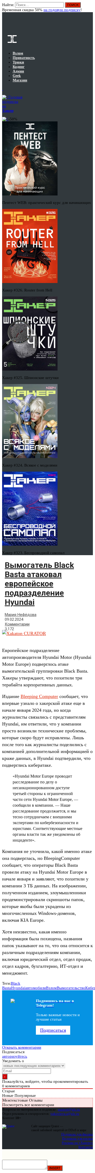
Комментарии (17, 624)
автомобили (35, 988)
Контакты (85, 1147)
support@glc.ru (69, 1109)
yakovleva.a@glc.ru (64, 1114)
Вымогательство (71, 988)
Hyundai (18, 988)
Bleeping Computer (39, 696)
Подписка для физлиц (77, 1134)
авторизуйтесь (14, 1056)
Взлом (51, 988)
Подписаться (53, 1030)
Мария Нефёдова (20, 614)
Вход (89, 7)
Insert (54, 1168)
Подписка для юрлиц (77, 1138)
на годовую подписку (62, 10)
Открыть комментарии (21, 1047)
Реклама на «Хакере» (77, 1143)
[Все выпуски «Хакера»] (2, 88)
